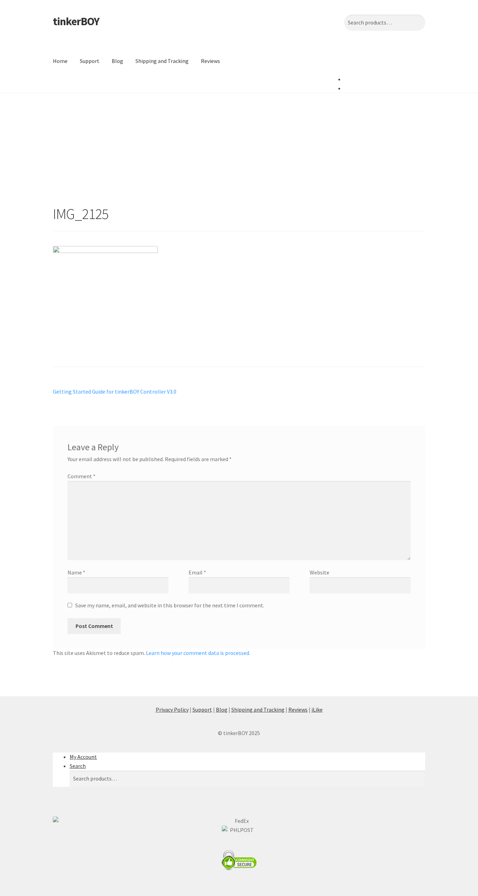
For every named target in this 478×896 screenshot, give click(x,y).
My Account (83, 756)
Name (76, 572)
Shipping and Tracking (162, 60)
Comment (82, 476)
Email (197, 572)
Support (89, 60)
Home (60, 60)
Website (319, 572)
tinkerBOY (76, 21)
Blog (117, 60)
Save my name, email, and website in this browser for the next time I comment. (169, 605)
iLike (317, 709)
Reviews (210, 60)
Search (78, 765)
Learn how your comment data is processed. (198, 652)
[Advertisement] (239, 146)
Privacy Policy (172, 709)
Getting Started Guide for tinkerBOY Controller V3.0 (114, 392)
